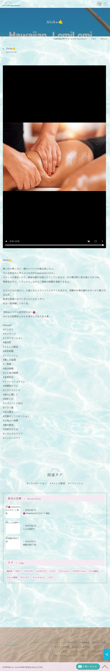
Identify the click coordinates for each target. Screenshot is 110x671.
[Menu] (105, 4)
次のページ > (99, 459)
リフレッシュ (63, 571)
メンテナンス (41, 571)
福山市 (9, 571)
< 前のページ (11, 459)
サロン (18, 571)
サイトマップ (99, 656)
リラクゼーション (79, 571)
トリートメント (39, 577)
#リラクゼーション (37, 483)
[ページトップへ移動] (105, 666)
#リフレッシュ (75, 483)
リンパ (52, 571)
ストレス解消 (12, 577)
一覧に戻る (55, 459)
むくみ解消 (93, 571)
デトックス (25, 577)
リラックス (28, 571)
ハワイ (50, 577)
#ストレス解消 (57, 483)
